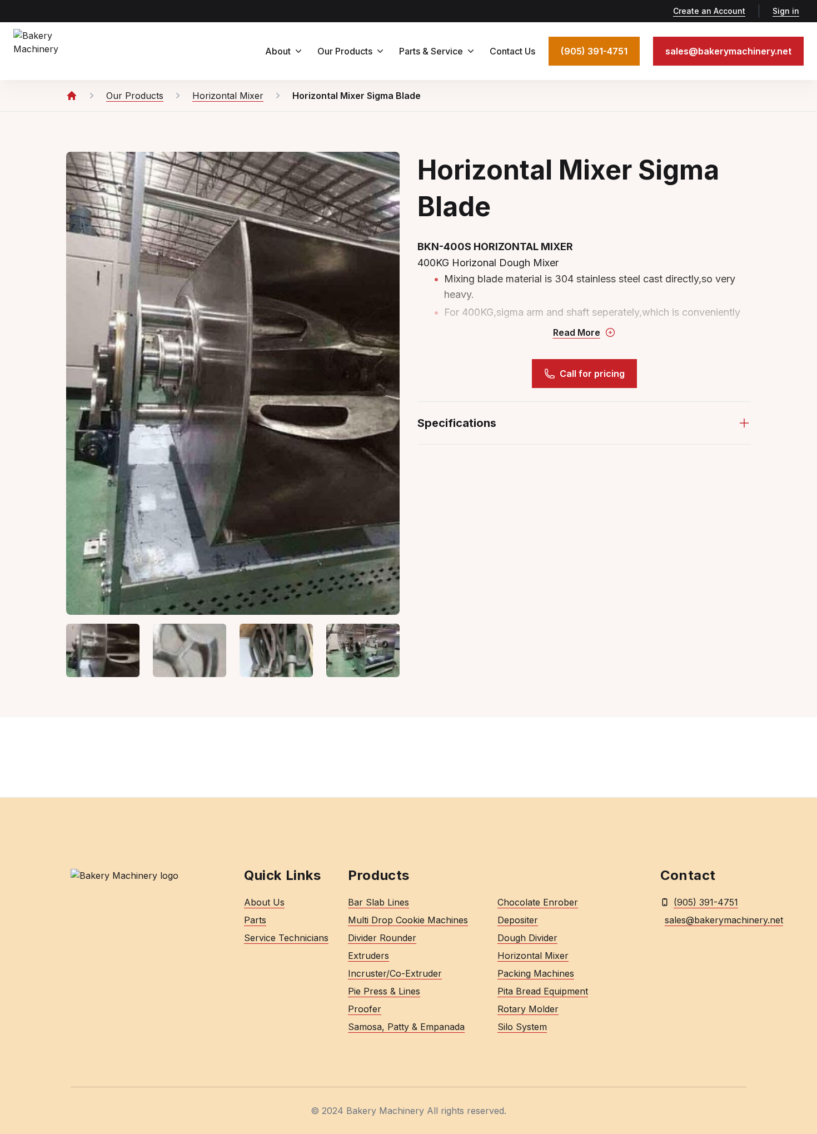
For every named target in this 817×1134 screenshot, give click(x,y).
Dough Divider (527, 937)
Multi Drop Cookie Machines (408, 920)
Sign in (786, 11)
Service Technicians (286, 937)
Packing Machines (535, 973)
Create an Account (709, 11)
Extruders (368, 955)
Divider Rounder (382, 937)
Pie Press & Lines (384, 991)
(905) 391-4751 (706, 902)
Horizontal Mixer (533, 955)
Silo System (522, 1026)
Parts (255, 920)
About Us (264, 902)
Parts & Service (431, 51)
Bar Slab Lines (378, 902)
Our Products (344, 51)
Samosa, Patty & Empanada (406, 1026)
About (278, 51)
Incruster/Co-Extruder (395, 973)
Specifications (459, 426)
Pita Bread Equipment (542, 991)
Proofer (364, 1008)
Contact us (512, 51)
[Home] (71, 95)
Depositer (517, 920)
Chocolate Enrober (537, 902)
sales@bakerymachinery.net (705, 920)
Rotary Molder (528, 1008)
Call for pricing (592, 373)
